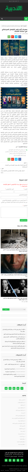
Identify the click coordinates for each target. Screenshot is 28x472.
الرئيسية (24, 26)
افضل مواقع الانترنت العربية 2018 (19, 423)
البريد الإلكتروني (9, 189)
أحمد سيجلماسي (23, 149)
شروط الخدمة (22, 436)
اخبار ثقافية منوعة (21, 421)
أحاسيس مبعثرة (22, 400)
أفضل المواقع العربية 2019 (20, 415)
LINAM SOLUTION (10, 465)
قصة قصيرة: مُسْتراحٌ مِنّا (10, 371)
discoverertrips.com (23, 468)
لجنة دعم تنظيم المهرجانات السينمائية (19, 153)
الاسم (25, 189)
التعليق (25, 205)
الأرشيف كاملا (22, 426)
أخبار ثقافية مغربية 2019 (20, 410)
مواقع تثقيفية (22, 439)
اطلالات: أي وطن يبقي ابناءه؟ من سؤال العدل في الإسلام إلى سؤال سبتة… (14, 330)
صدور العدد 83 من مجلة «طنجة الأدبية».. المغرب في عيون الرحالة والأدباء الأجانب (14, 337)
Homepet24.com (16, 468)
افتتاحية (24, 470)
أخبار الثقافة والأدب (21, 402)
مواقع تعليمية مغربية (21, 441)
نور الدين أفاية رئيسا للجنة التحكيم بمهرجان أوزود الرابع (14, 334)
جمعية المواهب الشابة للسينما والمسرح (11, 151)
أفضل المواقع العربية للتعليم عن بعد (18, 418)
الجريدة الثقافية (22, 428)
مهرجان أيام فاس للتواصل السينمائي (20, 155)
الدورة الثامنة (18, 149)
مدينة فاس (11, 153)
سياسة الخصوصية (21, 434)
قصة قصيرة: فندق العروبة (10, 369)
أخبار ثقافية (23, 405)
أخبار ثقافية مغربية (21, 407)
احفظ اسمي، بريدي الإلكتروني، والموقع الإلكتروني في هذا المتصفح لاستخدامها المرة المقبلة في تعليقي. (14, 201)
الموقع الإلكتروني (23, 195)
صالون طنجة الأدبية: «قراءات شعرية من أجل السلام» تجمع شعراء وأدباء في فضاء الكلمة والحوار (13, 347)
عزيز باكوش (22, 364)
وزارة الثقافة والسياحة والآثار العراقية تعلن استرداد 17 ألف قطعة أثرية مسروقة (15, 250)
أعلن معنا (23, 413)
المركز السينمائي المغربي (22, 151)
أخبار (21, 26)
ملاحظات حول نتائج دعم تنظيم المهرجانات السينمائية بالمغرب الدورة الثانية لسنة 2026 (15, 342)
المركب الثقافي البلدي (12, 149)
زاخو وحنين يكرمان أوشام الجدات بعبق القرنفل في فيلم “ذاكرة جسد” (14, 275)
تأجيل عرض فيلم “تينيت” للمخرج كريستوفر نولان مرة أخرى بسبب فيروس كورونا (15, 299)
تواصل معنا (23, 431)
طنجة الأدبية (24, 33)
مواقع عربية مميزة (21, 444)
